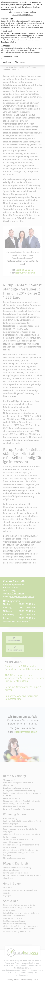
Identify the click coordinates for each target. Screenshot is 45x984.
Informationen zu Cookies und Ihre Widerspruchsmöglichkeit (22, 13)
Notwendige (8, 19)
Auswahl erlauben (10, 57)
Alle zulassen (20, 62)
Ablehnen (7, 62)
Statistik (6, 46)
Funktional (7, 31)
